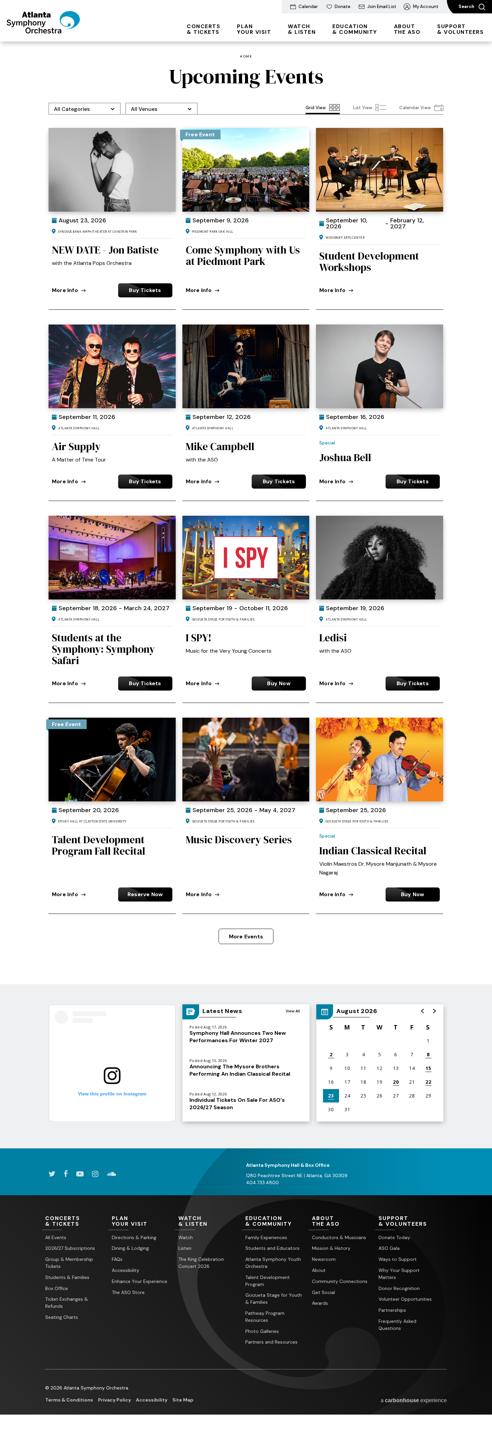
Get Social (323, 1292)
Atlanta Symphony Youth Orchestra (273, 1262)
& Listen (302, 29)
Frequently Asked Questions (397, 1324)
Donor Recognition (399, 1288)
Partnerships (392, 1310)
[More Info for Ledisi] (379, 557)
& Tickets (203, 29)
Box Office (56, 1288)
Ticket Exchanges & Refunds (66, 1302)
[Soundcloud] (111, 1173)
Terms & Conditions (69, 1400)
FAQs (117, 1259)
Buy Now (278, 683)
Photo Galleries (262, 1331)
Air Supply (76, 446)
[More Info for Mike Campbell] (246, 366)
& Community (354, 29)
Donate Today (394, 1237)
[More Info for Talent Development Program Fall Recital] (112, 759)
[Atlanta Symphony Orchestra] (43, 31)
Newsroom (324, 1259)
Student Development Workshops (369, 261)
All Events (55, 1237)
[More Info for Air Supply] (112, 366)
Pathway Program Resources (264, 1316)
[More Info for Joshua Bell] (379, 366)
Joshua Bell (345, 457)
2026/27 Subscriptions (70, 1248)
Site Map (182, 1400)
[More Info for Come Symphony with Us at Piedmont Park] (246, 170)
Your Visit (254, 29)
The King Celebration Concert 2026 (201, 1262)
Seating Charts (61, 1317)
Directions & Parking (134, 1237)
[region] (379, 1063)
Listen (184, 1248)
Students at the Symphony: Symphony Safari (103, 649)
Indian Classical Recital (372, 851)
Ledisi (333, 638)
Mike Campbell (220, 446)
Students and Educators (272, 1248)
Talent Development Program (267, 1280)
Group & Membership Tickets (69, 1262)
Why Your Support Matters (399, 1273)
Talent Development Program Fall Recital (98, 845)
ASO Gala (389, 1248)
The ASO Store (128, 1292)
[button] (422, 1011)
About (319, 1270)
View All (293, 1010)
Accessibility (125, 1270)
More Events (246, 936)
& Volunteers (460, 29)
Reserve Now (145, 894)
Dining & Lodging (130, 1248)
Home (246, 56)
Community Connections (339, 1281)
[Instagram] (95, 1173)
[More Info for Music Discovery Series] (246, 759)
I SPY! (199, 638)
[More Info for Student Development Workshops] (379, 170)
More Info (65, 290)
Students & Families (67, 1277)
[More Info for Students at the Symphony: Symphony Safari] (112, 557)
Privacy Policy (114, 1400)
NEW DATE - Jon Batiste (105, 250)
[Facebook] (66, 1173)
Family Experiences (266, 1237)
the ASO (407, 29)
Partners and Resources (271, 1342)
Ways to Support (398, 1259)
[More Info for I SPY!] (246, 557)
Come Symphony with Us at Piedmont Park (243, 255)
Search (467, 6)
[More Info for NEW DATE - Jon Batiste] (112, 170)
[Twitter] (52, 1173)
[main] (246, 595)
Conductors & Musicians (339, 1237)
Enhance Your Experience (139, 1281)
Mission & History (331, 1248)
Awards (320, 1303)
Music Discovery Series (239, 840)
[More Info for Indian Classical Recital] (379, 759)
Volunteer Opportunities (405, 1299)
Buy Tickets (145, 290)
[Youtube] (80, 1173)
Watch (185, 1237)
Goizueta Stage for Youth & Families (273, 1298)
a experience (414, 1400)
